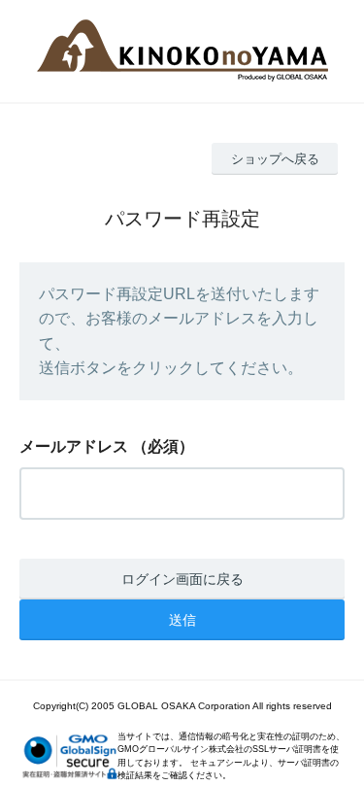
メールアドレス (73, 446)
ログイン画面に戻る (182, 579)
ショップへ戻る (275, 159)
